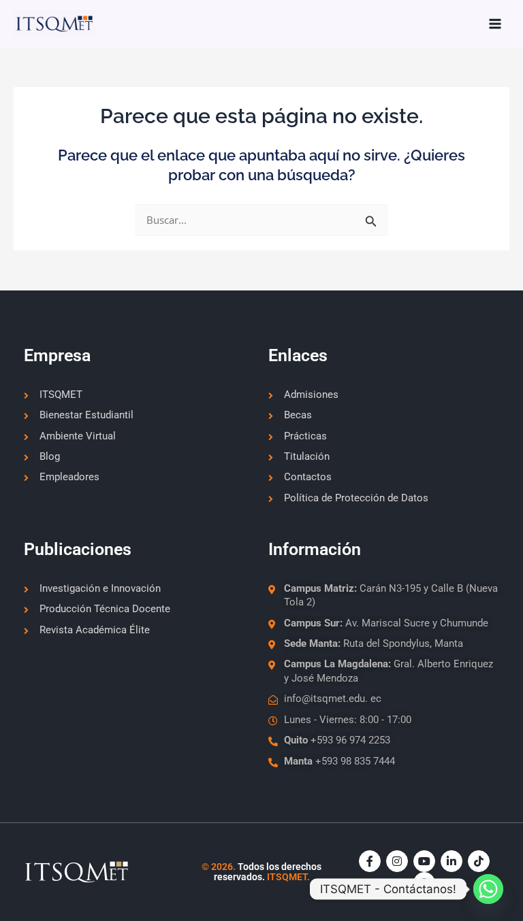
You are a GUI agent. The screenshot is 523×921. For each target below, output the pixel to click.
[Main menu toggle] (495, 24)
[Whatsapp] (488, 889)
